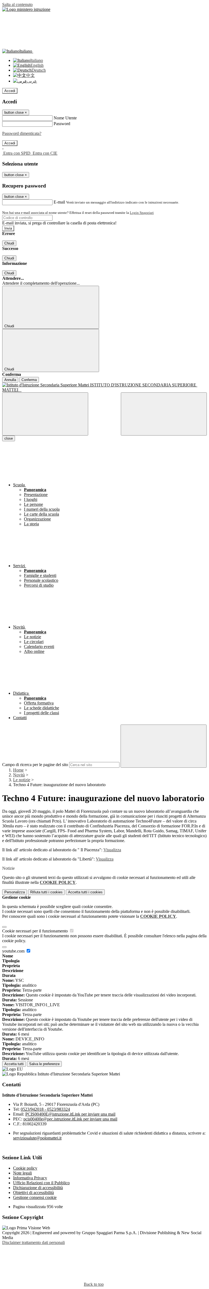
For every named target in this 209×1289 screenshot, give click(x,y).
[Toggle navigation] (45, 414)
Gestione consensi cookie (35, 1197)
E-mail (59, 202)
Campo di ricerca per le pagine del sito (35, 764)
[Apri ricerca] (164, 414)
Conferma (29, 380)
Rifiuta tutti (46, 892)
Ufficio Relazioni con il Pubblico (41, 1182)
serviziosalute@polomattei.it (37, 1138)
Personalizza (14, 892)
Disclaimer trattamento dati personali (33, 1242)
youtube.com (14, 951)
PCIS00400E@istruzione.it (70, 1114)
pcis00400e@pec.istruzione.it (70, 1119)
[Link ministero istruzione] (26, 9)
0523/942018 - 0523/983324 (45, 1109)
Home (18, 770)
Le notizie (21, 779)
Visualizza (112, 849)
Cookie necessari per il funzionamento (35, 931)
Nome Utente (65, 118)
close (8, 438)
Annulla (10, 380)
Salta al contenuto (17, 4)
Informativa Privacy (30, 1178)
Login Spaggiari (142, 213)
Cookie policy (25, 1168)
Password (62, 123)
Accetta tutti (85, 892)
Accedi (9, 91)
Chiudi (9, 243)
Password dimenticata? (21, 133)
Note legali (22, 1173)
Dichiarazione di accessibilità (38, 1187)
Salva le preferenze (44, 1064)
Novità (19, 775)
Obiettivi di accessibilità (33, 1192)
